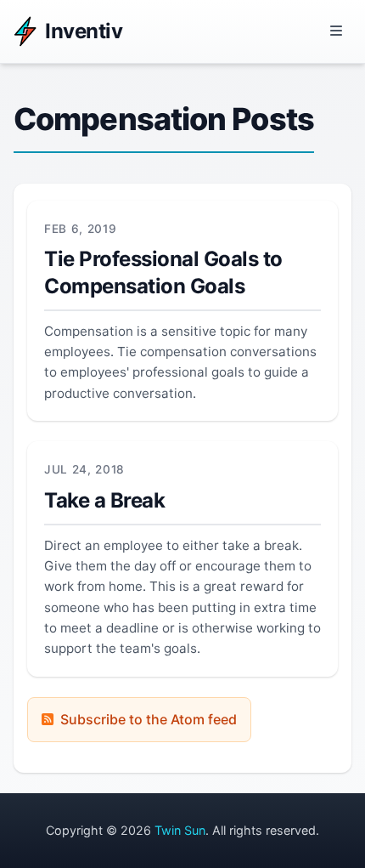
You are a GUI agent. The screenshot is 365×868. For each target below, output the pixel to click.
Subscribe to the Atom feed (148, 719)
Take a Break (104, 500)
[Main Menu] (336, 31)
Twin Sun (179, 830)
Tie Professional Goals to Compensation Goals (163, 272)
